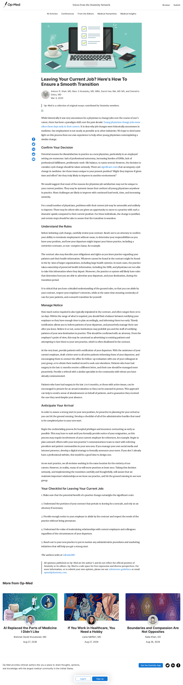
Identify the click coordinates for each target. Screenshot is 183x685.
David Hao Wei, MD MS (113, 91)
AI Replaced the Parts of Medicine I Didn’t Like (30, 630)
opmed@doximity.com (55, 572)
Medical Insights (128, 14)
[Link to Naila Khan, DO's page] (153, 620)
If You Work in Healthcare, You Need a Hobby (91, 630)
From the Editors (86, 14)
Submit (176, 5)
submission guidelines (120, 569)
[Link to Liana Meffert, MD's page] (91, 620)
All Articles (52, 14)
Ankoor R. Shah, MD (61, 91)
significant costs (109, 167)
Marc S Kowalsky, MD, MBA (86, 91)
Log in (83, 679)
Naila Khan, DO (153, 637)
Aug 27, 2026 (20, 641)
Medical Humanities (107, 14)
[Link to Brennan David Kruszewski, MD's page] (30, 620)
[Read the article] (30, 607)
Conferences (67, 14)
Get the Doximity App (151, 665)
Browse (166, 5)
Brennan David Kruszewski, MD (30, 637)
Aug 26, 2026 (143, 641)
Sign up (100, 679)
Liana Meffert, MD (91, 637)
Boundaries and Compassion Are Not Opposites (153, 630)
